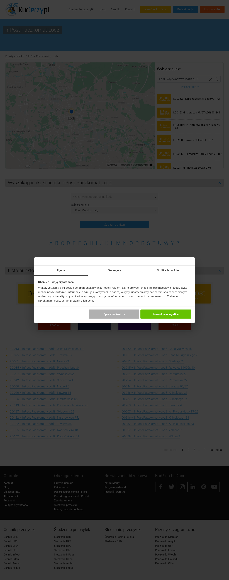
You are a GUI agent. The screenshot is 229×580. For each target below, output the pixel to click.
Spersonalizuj (112, 314)
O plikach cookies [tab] (168, 270)
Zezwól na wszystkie (166, 314)
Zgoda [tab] (61, 270)
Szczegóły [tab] (114, 270)
